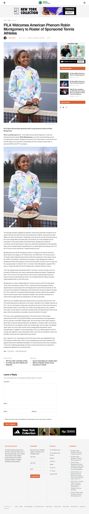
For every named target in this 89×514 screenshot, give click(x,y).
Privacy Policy (74, 506)
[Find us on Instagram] (66, 107)
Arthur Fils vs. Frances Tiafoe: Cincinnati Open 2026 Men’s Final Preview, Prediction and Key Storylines (77, 485)
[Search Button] (84, 2)
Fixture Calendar (28, 506)
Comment (7, 381)
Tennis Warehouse (55, 450)
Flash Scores (49, 506)
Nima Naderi (12, 38)
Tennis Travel (57, 506)
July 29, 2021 (22, 38)
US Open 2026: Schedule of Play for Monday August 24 (77, 82)
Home (5, 20)
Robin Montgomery (21, 351)
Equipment (36, 38)
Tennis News (65, 506)
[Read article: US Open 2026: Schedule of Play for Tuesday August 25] (64, 76)
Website (34, 411)
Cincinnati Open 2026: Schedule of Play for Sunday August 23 (77, 494)
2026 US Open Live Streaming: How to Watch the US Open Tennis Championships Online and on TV (77, 475)
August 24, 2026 (75, 77)
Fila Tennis (11, 351)
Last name (32, 463)
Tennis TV (52, 467)
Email (6, 411)
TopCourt (52, 461)
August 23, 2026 (75, 85)
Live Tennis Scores (39, 506)
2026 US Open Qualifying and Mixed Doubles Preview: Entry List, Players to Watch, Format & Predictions (77, 91)
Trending (42, 38)
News (21, 506)
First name (32, 457)
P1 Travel (52, 471)
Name (6, 403)
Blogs (9, 20)
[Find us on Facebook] (60, 107)
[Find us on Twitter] (63, 107)
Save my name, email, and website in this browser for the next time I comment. (28, 419)
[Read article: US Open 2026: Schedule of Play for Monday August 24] (64, 84)
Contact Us (82, 506)
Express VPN (53, 474)
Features (14, 20)
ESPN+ (52, 464)
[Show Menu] (4, 2)
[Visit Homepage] (44, 2)
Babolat (52, 458)
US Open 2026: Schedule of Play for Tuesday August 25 (77, 74)
